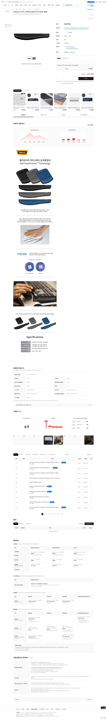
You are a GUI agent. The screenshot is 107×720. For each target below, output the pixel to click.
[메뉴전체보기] (2, 5)
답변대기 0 (28, 523)
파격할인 (16, 5)
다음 (64, 514)
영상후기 (27, 454)
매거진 (44, 5)
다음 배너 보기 (9, 21)
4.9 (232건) (70, 32)
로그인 (96, 1)
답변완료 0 (22, 523)
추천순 (21, 454)
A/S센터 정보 (89, 699)
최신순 (15, 454)
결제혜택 (48, 5)
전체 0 (15, 523)
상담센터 (104, 1)
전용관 (40, 5)
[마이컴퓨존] (104, 5)
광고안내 (52, 709)
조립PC (5, 5)
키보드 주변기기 (36, 9)
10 (61, 514)
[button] (98, 4)
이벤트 (29, 5)
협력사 (47, 709)
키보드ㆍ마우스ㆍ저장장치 (20, 9)
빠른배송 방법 (72, 46)
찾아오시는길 (58, 709)
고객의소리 (52, 716)
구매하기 (86, 78)
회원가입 (100, 1)
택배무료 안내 (72, 52)
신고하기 (90, 405)
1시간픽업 (25, 5)
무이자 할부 (66, 43)
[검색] (31, 2)
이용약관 (22, 709)
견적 (12, 5)
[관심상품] (60, 78)
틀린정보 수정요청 (90, 9)
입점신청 (27, 709)
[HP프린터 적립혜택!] (103, 709)
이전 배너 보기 (7, 21)
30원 (65, 39)
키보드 (29, 9)
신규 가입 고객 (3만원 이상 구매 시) (31, 63)
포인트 (70, 36)
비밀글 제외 (81, 523)
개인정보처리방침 (34, 709)
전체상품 (67, 454)
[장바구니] (101, 5)
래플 (52, 5)
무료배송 (21, 5)
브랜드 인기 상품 (26, 90)
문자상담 (56, 716)
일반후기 (43, 454)
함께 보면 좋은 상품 (17, 90)
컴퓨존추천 (34, 5)
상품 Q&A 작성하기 (89, 523)
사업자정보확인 (27, 713)
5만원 (66, 36)
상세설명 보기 (31, 657)
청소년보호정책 (42, 709)
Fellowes (17, 699)
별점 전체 (89, 454)
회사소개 (17, 709)
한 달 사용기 (51, 454)
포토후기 (35, 454)
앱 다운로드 (64, 709)
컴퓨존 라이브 (57, 5)
